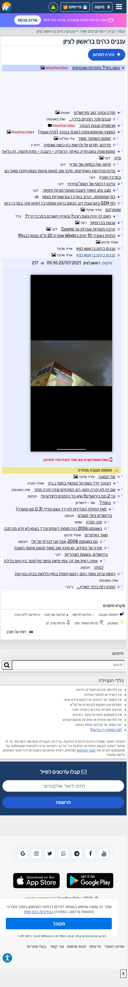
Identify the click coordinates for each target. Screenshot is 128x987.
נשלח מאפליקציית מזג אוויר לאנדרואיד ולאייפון (76, 460)
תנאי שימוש (76, 946)
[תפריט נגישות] (7, 958)
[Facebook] (90, 853)
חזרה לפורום (103, 54)
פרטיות (95, 946)
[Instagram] (36, 853)
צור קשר (57, 946)
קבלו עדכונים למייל (60, 772)
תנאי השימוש (86, 750)
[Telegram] (76, 853)
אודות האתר (114, 946)
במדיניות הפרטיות (39, 911)
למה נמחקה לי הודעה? (106, 730)
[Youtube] (103, 853)
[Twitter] (49, 853)
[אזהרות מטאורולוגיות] (53, 7)
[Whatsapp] (63, 853)
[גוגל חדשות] (22, 853)
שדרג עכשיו (27, 20)
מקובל (59, 923)
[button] (102, 7)
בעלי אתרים (36, 946)
